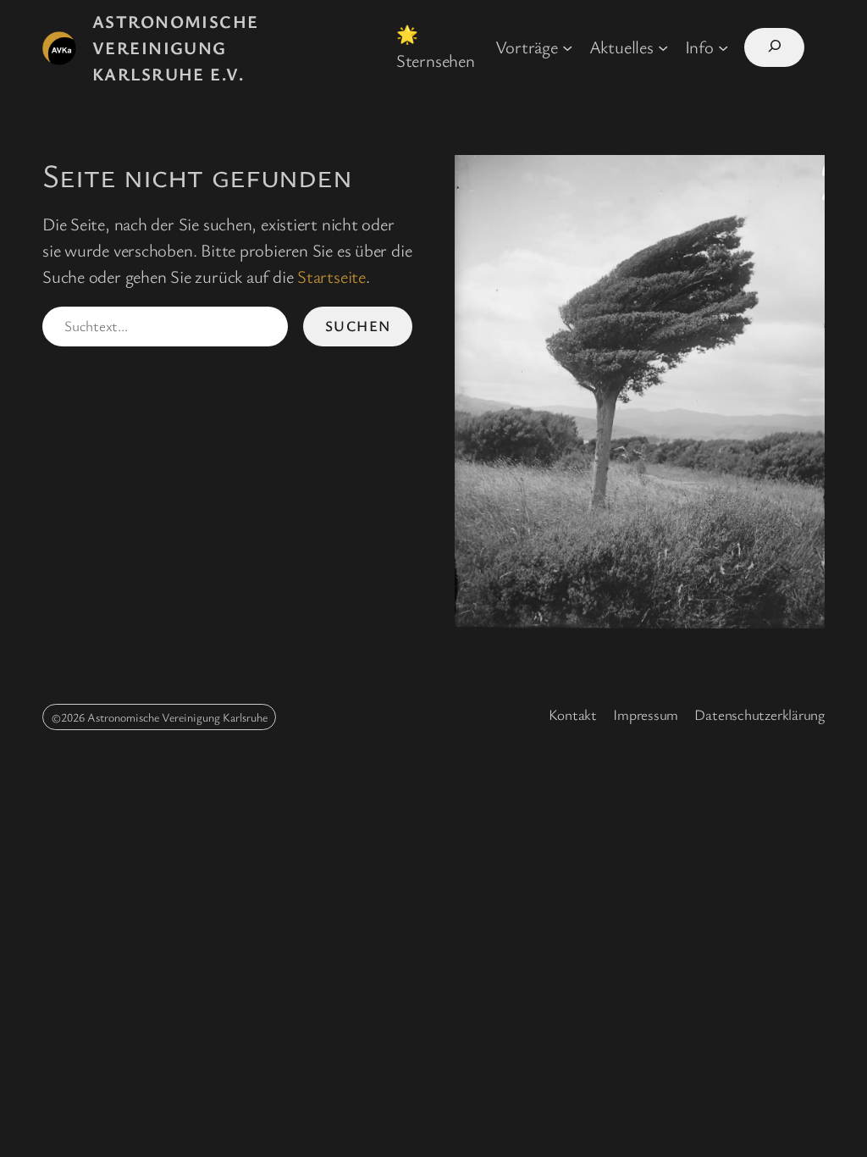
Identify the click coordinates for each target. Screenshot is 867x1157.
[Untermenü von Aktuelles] (663, 47)
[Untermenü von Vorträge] (567, 47)
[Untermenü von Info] (723, 47)
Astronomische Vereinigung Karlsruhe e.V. (175, 47)
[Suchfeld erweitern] (774, 47)
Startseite (331, 276)
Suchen (358, 325)
